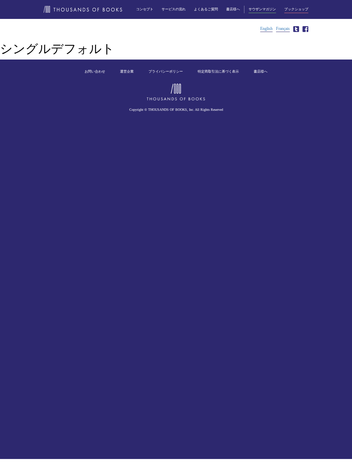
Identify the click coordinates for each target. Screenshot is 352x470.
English (266, 28)
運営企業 (127, 71)
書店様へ (233, 9)
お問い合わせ (95, 71)
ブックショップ (296, 9)
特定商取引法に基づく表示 (218, 71)
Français (283, 28)
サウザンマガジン (262, 9)
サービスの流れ (174, 9)
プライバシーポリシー (165, 71)
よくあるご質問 (206, 9)
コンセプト (144, 9)
